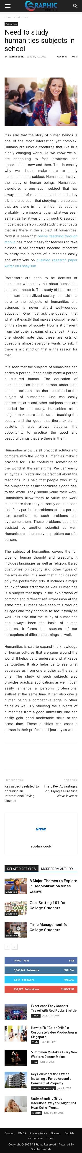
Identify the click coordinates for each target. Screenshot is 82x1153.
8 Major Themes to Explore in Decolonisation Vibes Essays (53, 886)
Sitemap (56, 1133)
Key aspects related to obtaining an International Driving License (22, 793)
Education (23, 17)
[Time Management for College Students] (16, 930)
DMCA (22, 1133)
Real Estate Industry (43, 1088)
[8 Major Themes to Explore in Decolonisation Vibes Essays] (16, 886)
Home (8, 17)
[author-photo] (41, 840)
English (69, 1133)
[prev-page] (7, 947)
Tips (34, 1061)
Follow (69, 970)
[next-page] (15, 947)
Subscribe (67, 989)
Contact (9, 1133)
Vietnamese (35, 1138)
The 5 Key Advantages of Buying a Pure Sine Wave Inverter (60, 791)
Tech (35, 1042)
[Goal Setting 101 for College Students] (16, 908)
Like (71, 960)
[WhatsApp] (40, 66)
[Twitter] (19, 66)
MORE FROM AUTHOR (57, 869)
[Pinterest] (30, 66)
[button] (7, 6)
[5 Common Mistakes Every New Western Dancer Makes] (16, 1058)
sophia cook (16, 56)
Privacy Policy (38, 1133)
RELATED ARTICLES (21, 869)
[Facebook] (9, 66)
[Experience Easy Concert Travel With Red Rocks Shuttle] (16, 1012)
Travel (35, 1015)
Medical (36, 1112)
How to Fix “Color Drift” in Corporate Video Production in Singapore (54, 1032)
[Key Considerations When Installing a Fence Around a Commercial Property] (16, 1080)
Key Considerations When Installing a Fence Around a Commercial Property (51, 1078)
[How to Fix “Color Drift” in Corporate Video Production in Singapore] (16, 1034)
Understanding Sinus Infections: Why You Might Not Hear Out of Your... (53, 1103)
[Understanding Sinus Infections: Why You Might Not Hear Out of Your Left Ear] (16, 1104)
